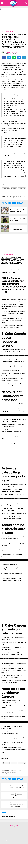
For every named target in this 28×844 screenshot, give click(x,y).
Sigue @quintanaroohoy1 (9, 816)
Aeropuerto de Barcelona (18, 196)
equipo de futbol (6, 197)
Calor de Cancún (6, 772)
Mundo (14, 833)
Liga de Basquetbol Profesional (10, 773)
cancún (14, 772)
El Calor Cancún (11, 299)
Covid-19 (14, 834)
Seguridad (19, 833)
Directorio (5, 833)
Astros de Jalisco (16, 770)
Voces (23, 833)
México (9, 833)
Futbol (13, 197)
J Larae (10, 267)
